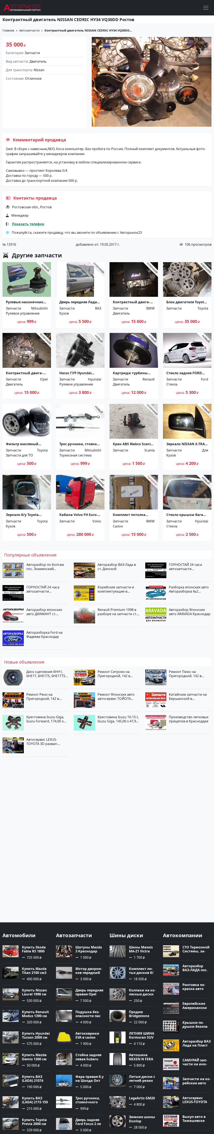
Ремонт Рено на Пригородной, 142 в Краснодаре (42, 696)
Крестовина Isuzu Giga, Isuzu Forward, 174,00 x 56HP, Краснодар (45, 719)
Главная (8, 30)
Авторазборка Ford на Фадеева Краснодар (44, 634)
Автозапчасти (29, 30)
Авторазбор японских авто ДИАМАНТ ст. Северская (44, 612)
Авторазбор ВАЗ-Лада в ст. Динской (117, 567)
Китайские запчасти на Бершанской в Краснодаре (188, 696)
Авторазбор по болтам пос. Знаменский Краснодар (45, 567)
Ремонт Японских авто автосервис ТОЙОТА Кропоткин (116, 696)
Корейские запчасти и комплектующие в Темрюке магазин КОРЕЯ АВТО (118, 589)
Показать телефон (28, 224)
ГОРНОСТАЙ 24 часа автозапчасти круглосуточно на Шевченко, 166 (42, 589)
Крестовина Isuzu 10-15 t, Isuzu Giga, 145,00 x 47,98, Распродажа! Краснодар (118, 719)
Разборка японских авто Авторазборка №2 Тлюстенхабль (189, 589)
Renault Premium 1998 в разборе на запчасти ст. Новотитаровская (117, 612)
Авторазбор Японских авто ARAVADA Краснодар (189, 612)
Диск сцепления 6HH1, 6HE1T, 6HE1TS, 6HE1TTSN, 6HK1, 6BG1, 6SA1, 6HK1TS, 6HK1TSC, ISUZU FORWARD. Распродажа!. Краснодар (47, 674)
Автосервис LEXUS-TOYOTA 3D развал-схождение (42, 741)
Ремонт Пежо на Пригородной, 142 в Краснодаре (185, 674)
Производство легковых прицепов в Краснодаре (188, 719)
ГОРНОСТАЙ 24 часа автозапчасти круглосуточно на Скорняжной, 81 (185, 567)
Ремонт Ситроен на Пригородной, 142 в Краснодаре (114, 674)
